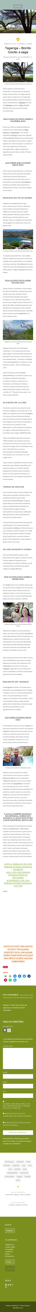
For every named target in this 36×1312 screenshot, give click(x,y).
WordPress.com (18, 1308)
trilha (18, 1180)
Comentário (8, 1046)
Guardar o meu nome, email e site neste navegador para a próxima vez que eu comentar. (16, 1106)
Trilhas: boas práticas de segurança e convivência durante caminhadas (15, 1007)
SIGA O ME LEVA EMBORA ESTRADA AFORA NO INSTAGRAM (18, 875)
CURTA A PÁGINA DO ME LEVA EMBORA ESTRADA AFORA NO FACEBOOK (18, 867)
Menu (19, 6)
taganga (19, 1176)
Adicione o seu (26, 995)
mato (30, 1165)
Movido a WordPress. (12, 1305)
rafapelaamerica (12, 1173)
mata (23, 1165)
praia (24, 1169)
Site (4, 1092)
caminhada (20, 1162)
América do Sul (10, 44)
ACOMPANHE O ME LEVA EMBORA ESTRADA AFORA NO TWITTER (18, 883)
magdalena (16, 1165)
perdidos (17, 1169)
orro (10, 1169)
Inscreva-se (11, 1269)
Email (5, 1082)
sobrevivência (9, 1176)
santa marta (24, 1173)
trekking (27, 1176)
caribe (28, 1162)
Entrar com (8, 1026)
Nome (5, 1072)
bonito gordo (9, 1162)
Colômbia (21, 44)
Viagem (29, 44)
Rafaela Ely (15, 57)
